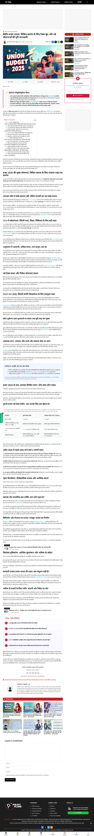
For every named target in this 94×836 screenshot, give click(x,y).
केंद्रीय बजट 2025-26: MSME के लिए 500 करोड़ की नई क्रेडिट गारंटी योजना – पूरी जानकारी (12, 715)
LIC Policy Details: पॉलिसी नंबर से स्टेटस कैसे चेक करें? (82, 73)
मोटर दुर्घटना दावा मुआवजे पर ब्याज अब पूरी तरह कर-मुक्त (18, 134)
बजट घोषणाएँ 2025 (34, 680)
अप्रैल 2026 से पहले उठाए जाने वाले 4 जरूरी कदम (17, 143)
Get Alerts (78, 95)
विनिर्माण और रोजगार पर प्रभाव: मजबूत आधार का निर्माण (18, 148)
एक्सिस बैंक (45, 374)
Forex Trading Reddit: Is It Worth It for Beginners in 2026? (81, 39)
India (18, 834)
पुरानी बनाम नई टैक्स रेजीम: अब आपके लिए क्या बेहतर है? (18, 141)
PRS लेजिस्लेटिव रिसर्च (26, 374)
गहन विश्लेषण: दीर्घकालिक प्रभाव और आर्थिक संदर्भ (15, 145)
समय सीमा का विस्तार (56, 258)
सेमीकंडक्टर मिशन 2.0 (40, 522)
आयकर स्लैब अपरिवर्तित (46, 215)
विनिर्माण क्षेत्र (6, 522)
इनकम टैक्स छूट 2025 (9, 680)
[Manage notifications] (91, 823)
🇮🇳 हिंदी (80, 2)
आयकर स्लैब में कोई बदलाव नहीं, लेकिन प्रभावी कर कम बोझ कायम (20, 126)
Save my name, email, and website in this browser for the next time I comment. (27, 775)
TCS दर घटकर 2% (34, 102)
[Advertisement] (33, 19)
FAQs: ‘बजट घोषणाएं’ (10, 155)
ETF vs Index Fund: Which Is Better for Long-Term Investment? (82, 60)
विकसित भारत (50, 111)
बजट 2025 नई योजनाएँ (25, 680)
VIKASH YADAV (12, 42)
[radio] (27, 673)
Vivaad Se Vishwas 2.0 (50, 265)
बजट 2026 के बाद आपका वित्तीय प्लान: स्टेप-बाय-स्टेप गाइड (17, 139)
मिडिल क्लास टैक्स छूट (52, 680)
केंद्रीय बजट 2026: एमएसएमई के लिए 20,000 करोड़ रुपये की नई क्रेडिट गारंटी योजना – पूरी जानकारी (32, 715)
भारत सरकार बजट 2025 (42, 680)
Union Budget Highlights (11, 31)
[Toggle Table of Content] (34, 120)
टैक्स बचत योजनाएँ (17, 680)
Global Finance (55, 2)
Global (5, 834)
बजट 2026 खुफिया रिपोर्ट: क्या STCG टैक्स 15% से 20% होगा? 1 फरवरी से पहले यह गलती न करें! (53, 715)
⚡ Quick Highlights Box (13, 122)
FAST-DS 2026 (7, 305)
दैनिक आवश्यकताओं (17, 503)
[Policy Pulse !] (8, 2)
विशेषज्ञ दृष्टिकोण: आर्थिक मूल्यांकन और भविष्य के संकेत (16, 150)
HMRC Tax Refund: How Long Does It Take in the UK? (82, 52)
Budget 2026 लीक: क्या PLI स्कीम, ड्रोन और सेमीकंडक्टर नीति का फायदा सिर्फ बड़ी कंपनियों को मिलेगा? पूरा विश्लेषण (32, 733)
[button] (87, 2)
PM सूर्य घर (5, 350)
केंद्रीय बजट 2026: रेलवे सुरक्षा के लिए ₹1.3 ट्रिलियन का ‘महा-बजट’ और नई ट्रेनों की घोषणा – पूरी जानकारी (52, 732)
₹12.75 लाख (51, 96)
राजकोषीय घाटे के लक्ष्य (40, 577)
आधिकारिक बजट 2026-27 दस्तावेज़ (33, 372)
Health (52, 834)
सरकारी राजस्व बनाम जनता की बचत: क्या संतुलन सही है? (18, 152)
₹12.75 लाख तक (33, 200)
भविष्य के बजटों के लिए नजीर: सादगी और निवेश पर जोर (18, 153)
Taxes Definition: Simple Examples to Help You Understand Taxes (81, 67)
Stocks (76, 834)
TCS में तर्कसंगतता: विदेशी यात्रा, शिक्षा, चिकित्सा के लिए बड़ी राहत (20, 127)
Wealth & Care (68, 2)
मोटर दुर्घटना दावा (45, 330)
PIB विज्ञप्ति (47, 372)
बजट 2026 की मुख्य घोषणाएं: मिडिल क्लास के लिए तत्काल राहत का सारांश (20, 124)
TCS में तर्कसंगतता (56, 239)
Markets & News (41, 2)
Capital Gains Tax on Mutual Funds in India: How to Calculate (12, 731)
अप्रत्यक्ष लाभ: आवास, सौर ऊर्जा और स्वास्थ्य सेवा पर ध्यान (18, 136)
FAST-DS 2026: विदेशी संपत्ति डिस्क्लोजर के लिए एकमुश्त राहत (19, 133)
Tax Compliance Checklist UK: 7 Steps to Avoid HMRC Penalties (82, 46)
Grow (88, 834)
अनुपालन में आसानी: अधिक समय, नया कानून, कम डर (17, 129)
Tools (41, 834)
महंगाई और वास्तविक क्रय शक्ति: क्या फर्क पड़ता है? (17, 146)
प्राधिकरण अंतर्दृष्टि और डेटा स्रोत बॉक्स (16, 138)
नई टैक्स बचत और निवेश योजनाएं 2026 (13, 131)
